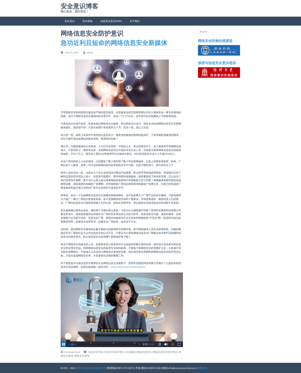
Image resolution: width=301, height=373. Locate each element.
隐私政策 (202, 368)
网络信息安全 (144, 352)
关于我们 (135, 21)
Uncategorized (72, 352)
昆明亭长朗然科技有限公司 (90, 368)
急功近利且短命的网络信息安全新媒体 (114, 43)
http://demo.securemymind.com (128, 266)
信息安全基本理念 (114, 352)
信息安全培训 (95, 352)
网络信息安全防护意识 (165, 352)
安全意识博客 (79, 6)
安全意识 (70, 21)
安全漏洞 (130, 352)
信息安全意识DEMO (111, 21)
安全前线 (87, 21)
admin (90, 52)
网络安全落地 (81, 355)
